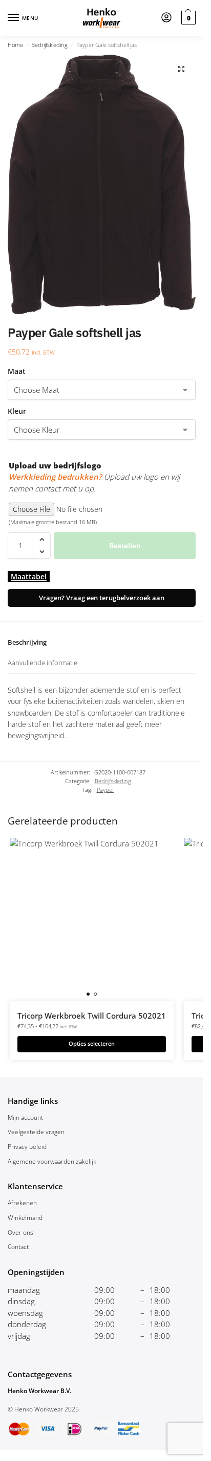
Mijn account (25, 1117)
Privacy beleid (27, 1146)
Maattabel (29, 576)
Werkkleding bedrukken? (55, 477)
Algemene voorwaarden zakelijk (52, 1161)
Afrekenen (22, 1202)
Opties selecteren (92, 1043)
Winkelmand (25, 1217)
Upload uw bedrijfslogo (55, 465)
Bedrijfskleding (49, 45)
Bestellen (124, 545)
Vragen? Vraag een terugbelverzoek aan (101, 598)
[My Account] (166, 18)
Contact (18, 1246)
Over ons (20, 1232)
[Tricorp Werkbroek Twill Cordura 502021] (92, 919)
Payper (105, 789)
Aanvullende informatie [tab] (42, 662)
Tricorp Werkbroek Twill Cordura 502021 (91, 1015)
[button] (187, 18)
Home (15, 45)
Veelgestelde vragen (36, 1131)
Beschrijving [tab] (27, 642)
